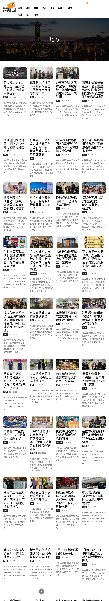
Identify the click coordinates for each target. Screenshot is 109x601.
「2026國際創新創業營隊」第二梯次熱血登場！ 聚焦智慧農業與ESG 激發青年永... (40, 440)
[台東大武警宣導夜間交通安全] (41, 303)
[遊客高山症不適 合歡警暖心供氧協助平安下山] (41, 483)
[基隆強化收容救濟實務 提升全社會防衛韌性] (15, 540)
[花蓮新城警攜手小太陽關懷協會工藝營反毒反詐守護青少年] (41, 73)
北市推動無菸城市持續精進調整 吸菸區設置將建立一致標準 (66, 257)
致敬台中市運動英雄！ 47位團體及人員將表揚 (14, 435)
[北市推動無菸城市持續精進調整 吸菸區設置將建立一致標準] (67, 242)
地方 (5, 97)
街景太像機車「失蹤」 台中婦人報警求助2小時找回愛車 (93, 379)
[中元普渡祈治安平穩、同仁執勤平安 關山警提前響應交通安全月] (41, 591)
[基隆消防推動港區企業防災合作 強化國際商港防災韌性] (15, 131)
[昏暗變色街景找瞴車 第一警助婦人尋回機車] (67, 188)
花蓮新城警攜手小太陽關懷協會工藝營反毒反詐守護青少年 (40, 88)
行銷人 (6, 270)
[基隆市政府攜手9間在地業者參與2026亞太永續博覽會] (93, 422)
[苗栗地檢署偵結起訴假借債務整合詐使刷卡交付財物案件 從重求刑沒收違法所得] (93, 73)
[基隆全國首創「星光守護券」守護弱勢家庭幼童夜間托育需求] (15, 188)
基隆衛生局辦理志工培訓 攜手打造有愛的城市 (66, 316)
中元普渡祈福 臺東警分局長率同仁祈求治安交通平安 (92, 498)
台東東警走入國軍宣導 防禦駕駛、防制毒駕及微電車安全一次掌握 (66, 90)
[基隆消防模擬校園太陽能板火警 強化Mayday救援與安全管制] (67, 131)
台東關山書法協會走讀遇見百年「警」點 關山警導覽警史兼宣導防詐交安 (40, 147)
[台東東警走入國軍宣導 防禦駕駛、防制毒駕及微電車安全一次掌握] (67, 73)
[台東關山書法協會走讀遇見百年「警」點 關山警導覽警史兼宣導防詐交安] (41, 131)
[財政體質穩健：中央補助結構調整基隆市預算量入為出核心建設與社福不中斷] (15, 591)
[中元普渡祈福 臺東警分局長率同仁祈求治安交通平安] (93, 483)
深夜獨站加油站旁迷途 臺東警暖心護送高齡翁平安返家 (13, 88)
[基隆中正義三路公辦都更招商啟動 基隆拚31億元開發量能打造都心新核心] (15, 483)
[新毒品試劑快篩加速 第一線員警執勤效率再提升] (41, 540)
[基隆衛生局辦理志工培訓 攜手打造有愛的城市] (67, 303)
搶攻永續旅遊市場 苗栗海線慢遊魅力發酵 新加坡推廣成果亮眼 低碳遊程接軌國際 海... (40, 260)
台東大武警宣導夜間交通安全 (40, 314)
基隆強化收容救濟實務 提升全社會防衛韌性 (13, 553)
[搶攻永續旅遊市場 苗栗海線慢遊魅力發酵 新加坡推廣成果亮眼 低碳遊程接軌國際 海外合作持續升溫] (41, 242)
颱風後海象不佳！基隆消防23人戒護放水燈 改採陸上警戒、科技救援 (66, 499)
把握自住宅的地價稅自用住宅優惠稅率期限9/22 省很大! (92, 145)
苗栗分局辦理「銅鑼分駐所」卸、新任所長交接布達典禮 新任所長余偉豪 (14, 381)
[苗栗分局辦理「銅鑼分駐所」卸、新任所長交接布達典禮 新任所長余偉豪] (15, 364)
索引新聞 (33, 453)
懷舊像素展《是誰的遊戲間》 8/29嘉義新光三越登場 (92, 203)
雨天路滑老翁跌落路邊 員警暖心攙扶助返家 (40, 377)
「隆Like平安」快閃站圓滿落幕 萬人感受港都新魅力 (92, 555)
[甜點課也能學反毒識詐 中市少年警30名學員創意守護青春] (93, 303)
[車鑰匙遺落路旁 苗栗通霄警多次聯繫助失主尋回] (67, 591)
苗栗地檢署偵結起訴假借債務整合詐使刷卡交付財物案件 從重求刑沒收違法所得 (93, 90)
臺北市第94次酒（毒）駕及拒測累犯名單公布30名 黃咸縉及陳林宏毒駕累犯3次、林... (93, 260)
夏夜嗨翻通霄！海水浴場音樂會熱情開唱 (66, 435)
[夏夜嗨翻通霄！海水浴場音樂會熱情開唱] (67, 422)
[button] (87, 3)
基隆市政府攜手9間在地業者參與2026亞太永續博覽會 (93, 437)
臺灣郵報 (33, 273)
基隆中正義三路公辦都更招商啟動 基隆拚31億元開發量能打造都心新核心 (14, 499)
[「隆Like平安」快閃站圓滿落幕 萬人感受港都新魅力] (93, 540)
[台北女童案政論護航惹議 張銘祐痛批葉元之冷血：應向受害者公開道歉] (15, 242)
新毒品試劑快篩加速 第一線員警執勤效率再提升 (40, 553)
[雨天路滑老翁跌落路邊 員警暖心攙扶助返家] (41, 364)
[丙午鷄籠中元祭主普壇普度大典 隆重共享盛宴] (67, 364)
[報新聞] (13, 7)
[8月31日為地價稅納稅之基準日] (67, 540)
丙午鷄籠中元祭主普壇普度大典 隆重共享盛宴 (68, 377)
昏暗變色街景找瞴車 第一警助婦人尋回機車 (66, 201)
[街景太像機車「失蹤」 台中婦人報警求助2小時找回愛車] (93, 364)
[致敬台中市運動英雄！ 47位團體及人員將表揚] (15, 422)
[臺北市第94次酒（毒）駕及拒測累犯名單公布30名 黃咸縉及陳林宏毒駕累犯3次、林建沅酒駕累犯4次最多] (93, 242)
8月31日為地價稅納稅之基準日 (67, 551)
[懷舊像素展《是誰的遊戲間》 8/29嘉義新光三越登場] (93, 188)
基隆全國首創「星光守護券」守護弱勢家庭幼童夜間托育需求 (13, 203)
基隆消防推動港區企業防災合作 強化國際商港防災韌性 (13, 145)
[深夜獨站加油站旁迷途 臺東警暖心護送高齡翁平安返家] (15, 73)
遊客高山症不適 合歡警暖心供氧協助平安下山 (42, 496)
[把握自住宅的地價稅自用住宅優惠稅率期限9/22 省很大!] (93, 131)
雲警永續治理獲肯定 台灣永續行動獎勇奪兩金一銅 (40, 203)
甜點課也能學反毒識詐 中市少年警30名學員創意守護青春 (92, 318)
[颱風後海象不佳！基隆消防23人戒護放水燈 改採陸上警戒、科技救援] (67, 483)
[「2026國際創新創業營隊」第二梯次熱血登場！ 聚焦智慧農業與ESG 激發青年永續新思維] (41, 422)
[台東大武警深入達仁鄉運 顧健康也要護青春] (93, 591)
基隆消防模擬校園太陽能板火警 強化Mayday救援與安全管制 (68, 145)
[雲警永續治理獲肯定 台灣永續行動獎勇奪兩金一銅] (41, 188)
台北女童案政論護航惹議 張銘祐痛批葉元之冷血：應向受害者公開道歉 (14, 259)
